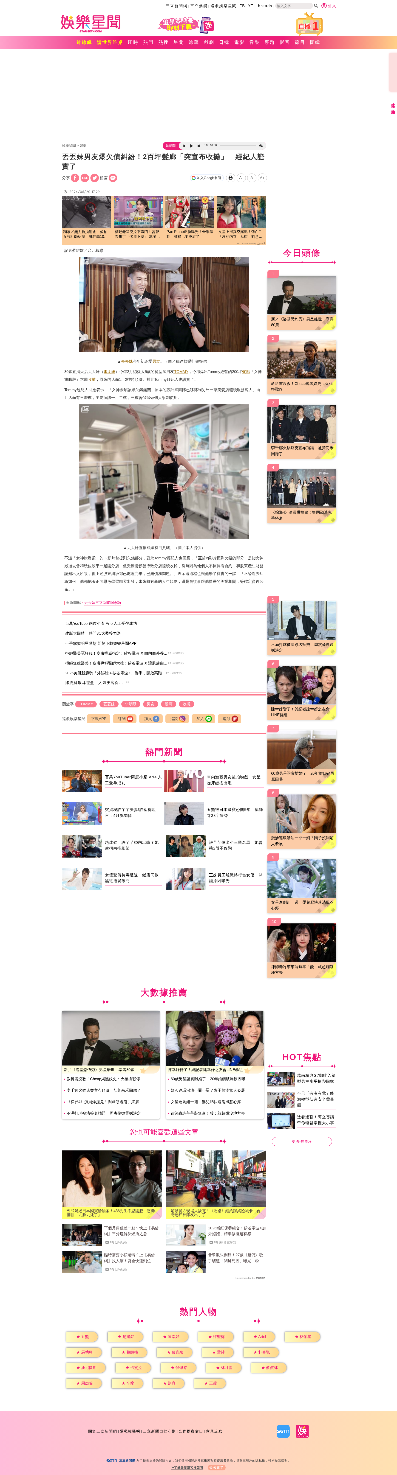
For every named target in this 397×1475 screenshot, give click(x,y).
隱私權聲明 (130, 1431)
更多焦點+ (302, 1141)
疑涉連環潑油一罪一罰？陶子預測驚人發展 (208, 1090)
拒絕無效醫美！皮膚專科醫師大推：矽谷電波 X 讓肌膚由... (116, 663)
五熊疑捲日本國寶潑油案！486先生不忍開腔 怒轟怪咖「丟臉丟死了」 (111, 1213)
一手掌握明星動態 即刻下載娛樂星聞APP (100, 643)
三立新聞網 (176, 6)
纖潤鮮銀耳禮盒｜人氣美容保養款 (96, 683)
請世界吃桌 (110, 42)
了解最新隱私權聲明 (188, 1467)
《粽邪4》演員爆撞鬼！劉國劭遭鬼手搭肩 (103, 1102)
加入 (148, 719)
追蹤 (174, 719)
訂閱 (122, 719)
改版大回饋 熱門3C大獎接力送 (93, 633)
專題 (269, 42)
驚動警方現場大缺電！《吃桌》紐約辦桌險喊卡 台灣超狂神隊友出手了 (216, 1213)
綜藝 (194, 42)
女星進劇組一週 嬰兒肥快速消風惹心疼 (206, 1102)
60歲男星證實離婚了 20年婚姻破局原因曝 (208, 1079)
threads (264, 6)
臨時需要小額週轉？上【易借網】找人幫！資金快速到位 (129, 1258)
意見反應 (214, 1431)
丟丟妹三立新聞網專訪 (102, 603)
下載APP (98, 719)
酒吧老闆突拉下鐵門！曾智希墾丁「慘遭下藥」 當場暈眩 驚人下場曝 (137, 234)
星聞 (178, 42)
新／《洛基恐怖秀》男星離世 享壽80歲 (99, 1070)
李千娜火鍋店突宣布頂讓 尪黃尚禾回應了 (104, 1090)
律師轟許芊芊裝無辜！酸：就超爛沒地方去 (208, 1113)
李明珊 (109, 372)
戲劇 (209, 42)
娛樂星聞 (69, 145)
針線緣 (84, 42)
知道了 (218, 1467)
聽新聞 (171, 145)
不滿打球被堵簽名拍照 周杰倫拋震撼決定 (104, 1113)
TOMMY (181, 372)
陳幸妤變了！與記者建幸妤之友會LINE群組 (205, 1070)
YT (251, 6)
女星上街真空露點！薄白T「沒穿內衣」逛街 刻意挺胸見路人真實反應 (240, 234)
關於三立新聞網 (102, 1431)
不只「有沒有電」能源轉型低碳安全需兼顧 (315, 1099)
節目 (300, 42)
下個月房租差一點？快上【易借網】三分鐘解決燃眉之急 (131, 1231)
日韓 (224, 42)
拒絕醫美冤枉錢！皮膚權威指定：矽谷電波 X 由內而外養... (116, 653)
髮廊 (246, 372)
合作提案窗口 (191, 1431)
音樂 (254, 42)
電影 (239, 42)
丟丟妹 (127, 361)
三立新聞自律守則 (159, 1431)
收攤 (92, 379)
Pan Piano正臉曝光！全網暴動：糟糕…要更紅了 (190, 234)
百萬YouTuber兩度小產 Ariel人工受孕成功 (101, 623)
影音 (285, 42)
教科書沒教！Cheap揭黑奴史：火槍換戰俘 (103, 1079)
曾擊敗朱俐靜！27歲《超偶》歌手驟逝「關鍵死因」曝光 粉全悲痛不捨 (235, 1258)
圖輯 (315, 42)
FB (242, 6)
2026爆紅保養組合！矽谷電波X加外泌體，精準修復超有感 (237, 1231)
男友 (156, 361)
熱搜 (163, 42)
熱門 (148, 42)
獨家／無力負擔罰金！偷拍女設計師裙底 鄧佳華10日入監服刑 (85, 234)
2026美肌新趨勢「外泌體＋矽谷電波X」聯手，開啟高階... (115, 673)
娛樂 (83, 145)
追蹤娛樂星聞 (223, 6)
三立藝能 (199, 6)
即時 (133, 42)
